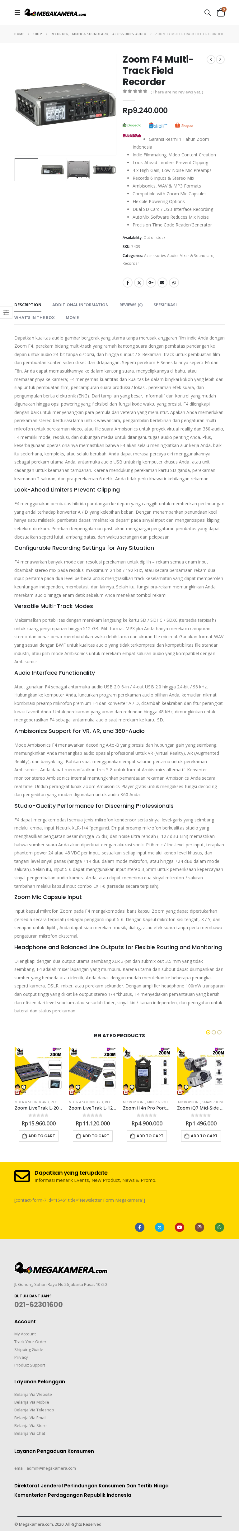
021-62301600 (38, 1305)
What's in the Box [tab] (34, 317)
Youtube (179, 1227)
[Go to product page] (39, 1071)
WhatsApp (174, 283)
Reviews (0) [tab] (131, 304)
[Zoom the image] (61, 1265)
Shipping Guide (28, 1349)
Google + (151, 283)
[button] (19, 12)
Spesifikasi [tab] (165, 304)
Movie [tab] (72, 317)
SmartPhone (213, 1102)
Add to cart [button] (41, 1136)
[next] (220, 59)
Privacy (21, 1357)
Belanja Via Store (30, 1425)
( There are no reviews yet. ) (177, 92)
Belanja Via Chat (29, 1433)
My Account (25, 1334)
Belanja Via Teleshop (34, 1410)
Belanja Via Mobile (31, 1402)
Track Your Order (30, 1341)
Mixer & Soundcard (196, 255)
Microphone (134, 1102)
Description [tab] (27, 304)
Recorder (131, 263)
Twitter (139, 283)
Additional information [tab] (80, 304)
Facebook (128, 283)
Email (162, 283)
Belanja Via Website (33, 1394)
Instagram (199, 1227)
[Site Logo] (55, 12)
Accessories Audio (161, 255)
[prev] (211, 59)
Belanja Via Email (30, 1417)
